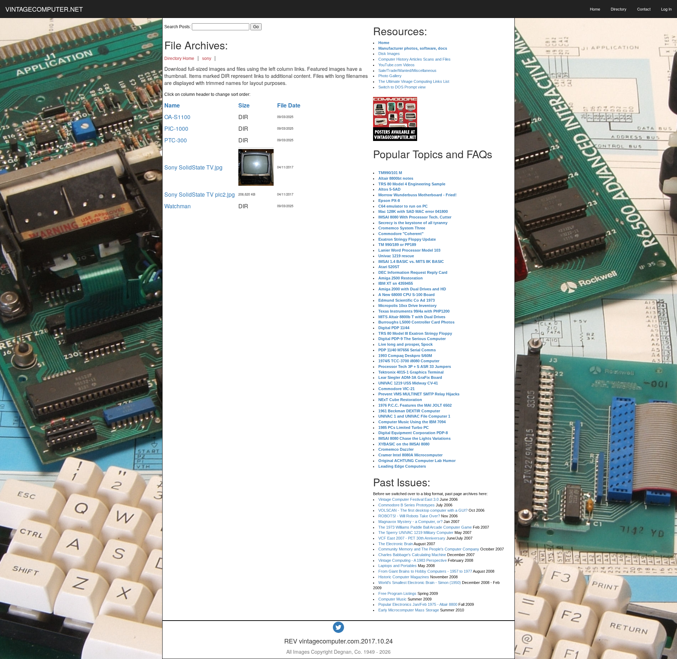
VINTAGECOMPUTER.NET (44, 8)
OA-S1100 (177, 117)
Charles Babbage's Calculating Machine (412, 555)
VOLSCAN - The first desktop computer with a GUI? (423, 510)
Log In (666, 9)
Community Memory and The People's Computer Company (428, 549)
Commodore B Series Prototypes (406, 505)
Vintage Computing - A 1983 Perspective (412, 560)
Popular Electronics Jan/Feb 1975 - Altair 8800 (417, 604)
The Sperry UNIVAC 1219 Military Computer (415, 532)
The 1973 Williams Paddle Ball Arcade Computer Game (425, 527)
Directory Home (179, 58)
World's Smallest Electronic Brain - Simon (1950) (419, 582)
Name (172, 105)
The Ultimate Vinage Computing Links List (413, 81)
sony (206, 58)
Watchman (177, 206)
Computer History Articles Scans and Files (414, 59)
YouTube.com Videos (396, 65)
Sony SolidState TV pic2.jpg (199, 194)
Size (244, 105)
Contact (644, 9)
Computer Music (392, 599)
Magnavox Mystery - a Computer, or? (410, 521)
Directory (619, 9)
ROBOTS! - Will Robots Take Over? (409, 516)
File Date (288, 105)
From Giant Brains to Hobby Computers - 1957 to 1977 (425, 571)
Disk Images (389, 53)
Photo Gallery (390, 76)
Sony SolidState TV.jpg (193, 167)
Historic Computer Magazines (403, 577)
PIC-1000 (176, 128)
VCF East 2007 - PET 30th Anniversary (411, 538)
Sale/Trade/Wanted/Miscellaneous (407, 70)
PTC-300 (175, 140)
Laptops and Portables (397, 565)
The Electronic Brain (395, 544)
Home (595, 9)
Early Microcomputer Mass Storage (408, 610)
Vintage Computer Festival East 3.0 (408, 499)
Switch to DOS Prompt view (402, 87)
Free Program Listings (397, 593)
